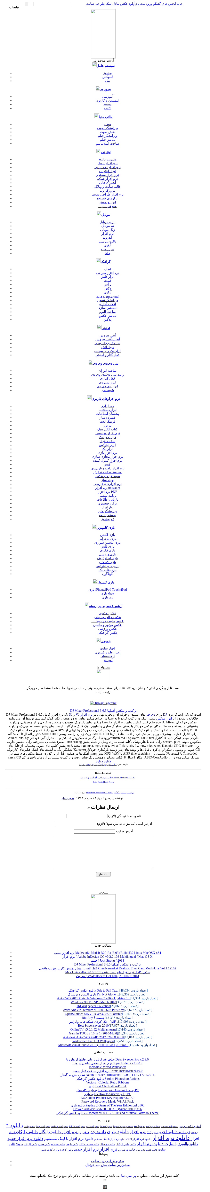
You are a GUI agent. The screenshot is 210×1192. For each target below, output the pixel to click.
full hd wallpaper (77, 1126)
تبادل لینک (112, 3)
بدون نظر (67, 798)
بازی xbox (107, 593)
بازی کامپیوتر (106, 527)
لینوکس (107, 77)
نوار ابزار (107, 507)
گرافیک (106, 261)
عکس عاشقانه (58, 1144)
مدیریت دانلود (107, 159)
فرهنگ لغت (107, 421)
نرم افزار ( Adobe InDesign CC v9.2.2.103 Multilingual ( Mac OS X (108, 956)
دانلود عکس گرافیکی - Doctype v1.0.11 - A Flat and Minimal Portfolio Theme (107, 1113)
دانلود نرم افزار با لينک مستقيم (109, 1139)
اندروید (107, 237)
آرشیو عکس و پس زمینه (105, 606)
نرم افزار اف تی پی (108, 167)
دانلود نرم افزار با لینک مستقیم (68, 1138)
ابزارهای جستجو (107, 198)
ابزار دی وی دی (107, 386)
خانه (180, 3)
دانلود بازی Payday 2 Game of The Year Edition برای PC (107, 1105)
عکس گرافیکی (107, 632)
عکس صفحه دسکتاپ (89, 1144)
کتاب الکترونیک (107, 429)
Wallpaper (139, 1126)
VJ (77, 714)
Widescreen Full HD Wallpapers (93, 1041)
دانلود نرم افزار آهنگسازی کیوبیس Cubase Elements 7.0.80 (107, 778)
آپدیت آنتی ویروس (107, 339)
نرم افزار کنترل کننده (107, 460)
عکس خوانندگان (107, 1144)
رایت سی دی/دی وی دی (107, 374)
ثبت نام (140, 3)
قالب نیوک (140, 1150)
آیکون (107, 292)
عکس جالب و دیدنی (107, 617)
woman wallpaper (169, 1126)
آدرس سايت (124, 831)
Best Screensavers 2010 (93, 1025)
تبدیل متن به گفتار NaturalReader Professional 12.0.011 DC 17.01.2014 (107, 1074)
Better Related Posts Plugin (103, 782)
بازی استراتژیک (107, 558)
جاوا (107, 253)
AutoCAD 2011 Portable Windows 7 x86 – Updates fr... (93, 998)
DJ (70, 714)
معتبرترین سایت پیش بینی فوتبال (107, 1165)
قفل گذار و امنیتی (108, 355)
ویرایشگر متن (107, 511)
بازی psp (107, 597)
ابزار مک (107, 449)
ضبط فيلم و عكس (107, 476)
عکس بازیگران (122, 1144)
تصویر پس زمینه (108, 296)
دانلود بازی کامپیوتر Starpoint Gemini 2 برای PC (107, 1090)
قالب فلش (151, 1150)
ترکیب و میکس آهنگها (124, 793)
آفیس (107, 464)
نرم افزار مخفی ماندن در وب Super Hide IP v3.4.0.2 (108, 1063)
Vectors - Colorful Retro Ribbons (107, 1082)
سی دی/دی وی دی (105, 363)
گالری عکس (46, 1150)
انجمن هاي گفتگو (164, 3)
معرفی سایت (107, 206)
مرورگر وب (107, 190)
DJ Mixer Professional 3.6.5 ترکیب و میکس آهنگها (103, 710)
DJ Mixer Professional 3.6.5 (99, 793)
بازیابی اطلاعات (107, 499)
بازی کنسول (105, 582)
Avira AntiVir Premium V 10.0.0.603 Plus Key (93, 1010)
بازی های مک (107, 570)
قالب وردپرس (126, 1149)
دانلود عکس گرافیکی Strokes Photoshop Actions (107, 1078)
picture (129, 1126)
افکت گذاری (107, 304)
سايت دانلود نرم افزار (156, 1144)
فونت (107, 280)
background (29, 1126)
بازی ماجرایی (107, 538)
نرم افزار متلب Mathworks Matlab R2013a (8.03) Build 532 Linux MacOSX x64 (107, 952)
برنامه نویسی (107, 495)
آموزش (108, 660)
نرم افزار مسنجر (107, 175)
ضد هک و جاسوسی (107, 343)
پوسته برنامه (107, 515)
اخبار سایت (107, 648)
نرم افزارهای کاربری (106, 398)
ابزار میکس (164, 718)
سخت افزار (107, 441)
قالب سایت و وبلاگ (107, 186)
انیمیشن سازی (107, 308)
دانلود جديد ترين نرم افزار (84, 1131)
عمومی (106, 641)
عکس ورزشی (107, 628)
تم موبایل (107, 226)
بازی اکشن (107, 535)
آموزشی (107, 96)
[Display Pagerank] (103, 703)
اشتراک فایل (107, 182)
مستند (107, 104)
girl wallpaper (92, 1126)
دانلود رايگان (50, 1131)
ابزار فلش (107, 276)
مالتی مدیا (106, 117)
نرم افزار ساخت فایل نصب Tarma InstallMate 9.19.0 (108, 1071)
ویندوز (107, 73)
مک (107, 80)
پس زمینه (107, 249)
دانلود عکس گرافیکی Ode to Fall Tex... (93, 990)
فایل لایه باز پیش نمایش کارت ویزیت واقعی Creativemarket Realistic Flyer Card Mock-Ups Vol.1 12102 (107, 968)
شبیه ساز (107, 390)
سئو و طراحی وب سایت (107, 1161)
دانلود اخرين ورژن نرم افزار (154, 1131)
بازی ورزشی (107, 554)
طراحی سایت (95, 3)
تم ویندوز (107, 519)
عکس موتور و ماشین (107, 625)
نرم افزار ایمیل (107, 163)
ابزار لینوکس (107, 445)
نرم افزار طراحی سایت (107, 194)
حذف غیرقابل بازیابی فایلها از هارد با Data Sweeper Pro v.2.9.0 (107, 1059)
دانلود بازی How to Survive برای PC (107, 1094)
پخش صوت (107, 132)
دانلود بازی (118, 1131)
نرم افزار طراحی (107, 273)
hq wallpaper (119, 1126)
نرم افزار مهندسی (107, 433)
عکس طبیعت (72, 1144)
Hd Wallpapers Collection (93, 1006)
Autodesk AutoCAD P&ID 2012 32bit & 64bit (93, 1037)
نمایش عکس (107, 315)
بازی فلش (107, 546)
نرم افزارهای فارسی (108, 484)
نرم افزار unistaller (107, 488)
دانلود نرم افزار (171, 1138)
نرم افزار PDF (107, 491)
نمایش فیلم (107, 139)
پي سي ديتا (128, 1175)
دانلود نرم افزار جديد (25, 1138)
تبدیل (107, 269)
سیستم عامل (106, 65)
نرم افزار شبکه (107, 179)
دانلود (107, 761)
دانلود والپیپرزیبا (186, 1144)
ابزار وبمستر (107, 202)
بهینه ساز (107, 480)
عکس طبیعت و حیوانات (107, 621)
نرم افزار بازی (107, 452)
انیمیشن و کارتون (107, 100)
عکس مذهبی (107, 613)
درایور (108, 425)
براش (107, 284)
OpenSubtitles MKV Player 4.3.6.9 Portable (93, 1014)
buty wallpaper (43, 1126)
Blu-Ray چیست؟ (93, 1017)
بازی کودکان (107, 562)
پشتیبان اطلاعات (107, 413)
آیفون (107, 245)
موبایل (105, 214)
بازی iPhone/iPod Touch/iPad (107, 589)
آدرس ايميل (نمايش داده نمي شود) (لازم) (124, 823)
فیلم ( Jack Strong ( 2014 (107, 960)
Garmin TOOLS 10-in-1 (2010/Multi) (93, 1033)
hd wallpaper (106, 1126)
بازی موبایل (107, 222)
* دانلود (14, 1125)
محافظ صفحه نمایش (107, 472)
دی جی (150, 714)
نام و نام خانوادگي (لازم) (124, 816)
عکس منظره (44, 1144)
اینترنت (106, 152)
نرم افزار (107, 233)
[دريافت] (103, 681)
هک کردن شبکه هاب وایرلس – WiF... (93, 1021)
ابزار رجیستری (108, 503)
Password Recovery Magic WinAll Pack (107, 1101)
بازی (188, 1132)
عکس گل (32, 1144)
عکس (133, 1144)
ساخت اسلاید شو (107, 143)
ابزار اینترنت (107, 171)
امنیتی (106, 328)
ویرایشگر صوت (107, 128)
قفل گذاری (107, 378)
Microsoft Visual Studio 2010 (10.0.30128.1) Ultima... (93, 1045)
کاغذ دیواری (59, 1149)
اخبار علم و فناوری (107, 652)
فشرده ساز (107, 417)
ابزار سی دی (107, 382)
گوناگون (107, 573)
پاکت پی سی (107, 241)
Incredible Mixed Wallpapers (107, 1067)
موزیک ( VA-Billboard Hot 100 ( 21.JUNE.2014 (107, 976)
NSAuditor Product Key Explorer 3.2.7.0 (107, 1097)
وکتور (107, 288)
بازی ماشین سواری (107, 542)
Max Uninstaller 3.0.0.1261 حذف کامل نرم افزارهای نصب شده (107, 972)
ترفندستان (107, 656)
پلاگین (108, 319)
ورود (149, 3)
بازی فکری (107, 550)
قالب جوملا (21, 1144)
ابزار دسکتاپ (107, 410)
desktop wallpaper (59, 1126)
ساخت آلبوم (107, 311)
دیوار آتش (107, 347)
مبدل (107, 124)
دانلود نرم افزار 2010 (138, 1139)
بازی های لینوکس (107, 566)
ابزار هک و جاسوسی (107, 351)
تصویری (105, 89)
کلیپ (107, 108)
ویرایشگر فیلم (107, 135)
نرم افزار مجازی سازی (107, 456)
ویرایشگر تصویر (107, 300)
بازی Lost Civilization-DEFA (107, 1086)
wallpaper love (153, 1126)
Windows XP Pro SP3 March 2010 (93, 1002)
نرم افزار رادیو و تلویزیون (107, 468)
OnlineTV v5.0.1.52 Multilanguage (93, 1029)
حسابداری (107, 406)
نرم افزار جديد (86, 1149)
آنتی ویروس (107, 335)
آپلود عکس (127, 3)
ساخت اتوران (107, 370)
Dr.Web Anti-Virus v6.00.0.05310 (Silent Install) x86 (107, 1109)
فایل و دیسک (107, 437)
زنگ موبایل (107, 229)
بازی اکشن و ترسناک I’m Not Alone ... (93, 994)
